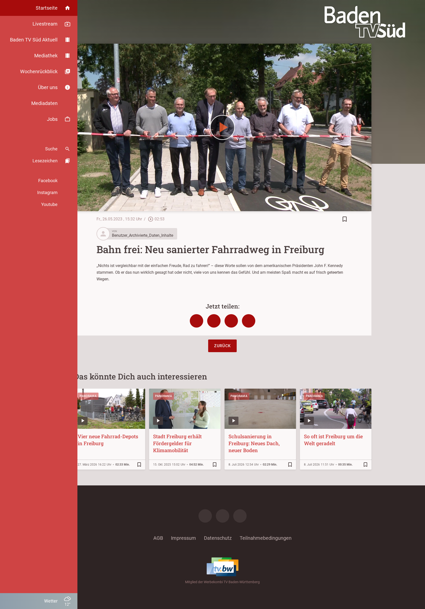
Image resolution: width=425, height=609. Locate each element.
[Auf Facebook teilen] (196, 321)
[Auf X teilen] (214, 321)
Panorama (88, 396)
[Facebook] (205, 516)
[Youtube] (240, 516)
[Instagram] (222, 516)
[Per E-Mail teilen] (248, 321)
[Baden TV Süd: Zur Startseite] (365, 22)
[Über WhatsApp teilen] (231, 321)
